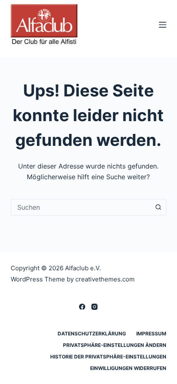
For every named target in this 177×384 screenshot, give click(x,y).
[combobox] (80, 207)
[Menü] (162, 24)
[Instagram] (94, 307)
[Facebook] (82, 307)
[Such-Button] (158, 207)
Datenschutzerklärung (92, 333)
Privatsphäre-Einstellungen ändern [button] (114, 345)
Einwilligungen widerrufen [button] (128, 368)
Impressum (151, 333)
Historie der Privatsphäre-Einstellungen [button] (108, 357)
